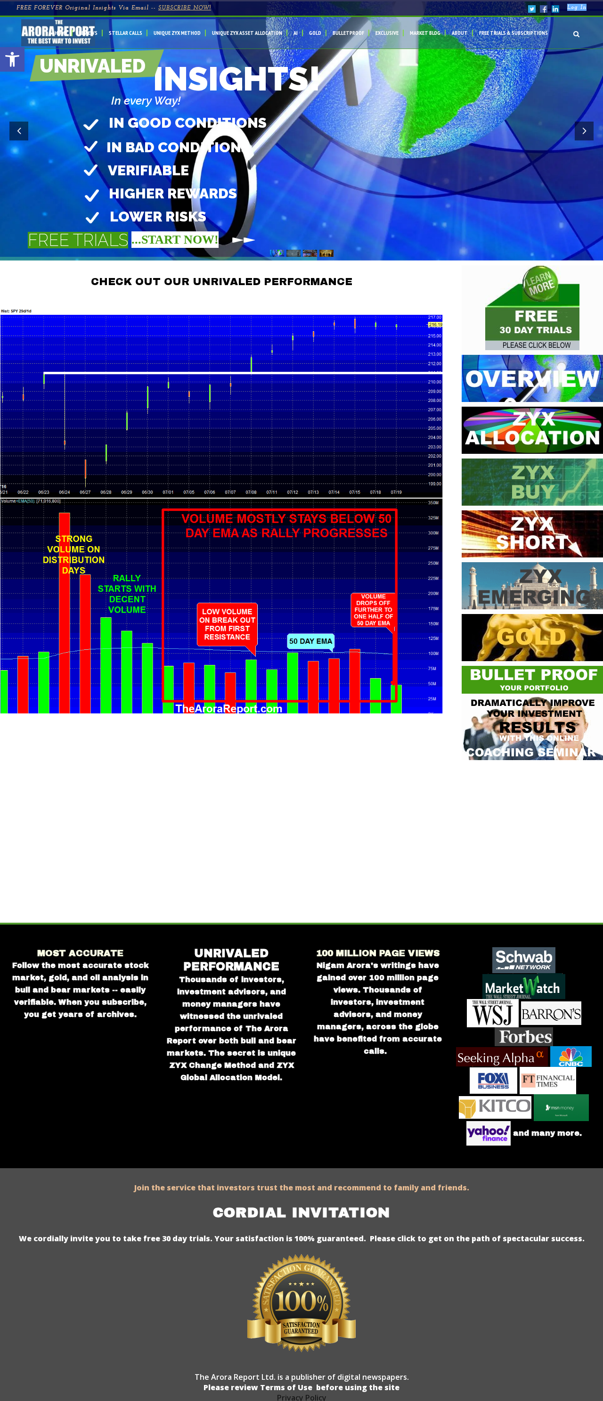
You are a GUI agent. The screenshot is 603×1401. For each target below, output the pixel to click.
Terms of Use (285, 1387)
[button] (12, 59)
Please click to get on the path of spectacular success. (477, 1238)
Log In (577, 7)
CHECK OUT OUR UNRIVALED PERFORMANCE (221, 281)
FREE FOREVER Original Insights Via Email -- (113, 8)
